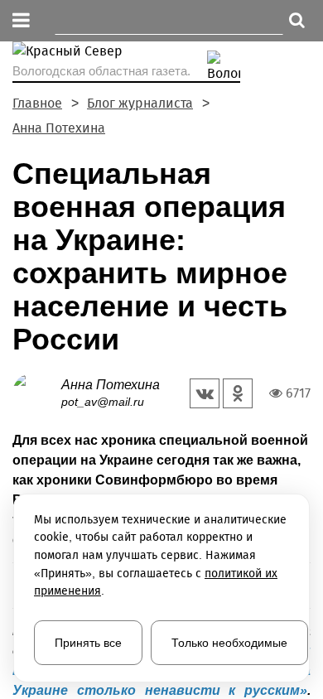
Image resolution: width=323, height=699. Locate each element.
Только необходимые (229, 642)
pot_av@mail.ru (102, 401)
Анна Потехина (58, 128)
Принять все (88, 642)
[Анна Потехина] (36, 392)
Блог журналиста (140, 103)
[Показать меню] (21, 21)
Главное (37, 103)
